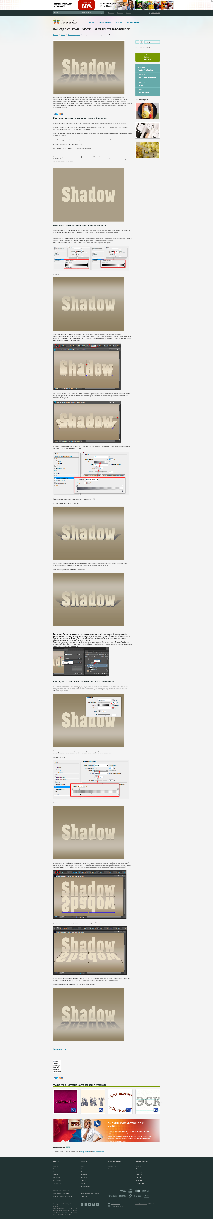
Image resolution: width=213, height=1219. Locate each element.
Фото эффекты (57, 1169)
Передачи (84, 1174)
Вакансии (84, 1196)
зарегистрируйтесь (99, 1152)
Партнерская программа (61, 1191)
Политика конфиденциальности (63, 1196)
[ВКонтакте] (55, 114)
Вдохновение (133, 22)
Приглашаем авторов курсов (90, 1193)
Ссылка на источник (59, 1049)
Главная (55, 35)
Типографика (140, 1183)
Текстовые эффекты (74, 35)
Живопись (139, 1180)
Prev (51, 1102)
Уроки (91, 22)
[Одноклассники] (60, 114)
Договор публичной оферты (62, 1193)
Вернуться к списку (152, 42)
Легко (140, 85)
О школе (111, 13)
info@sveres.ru (115, 1204)
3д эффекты (57, 1183)
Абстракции (57, 1180)
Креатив (138, 1166)
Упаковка (139, 1174)
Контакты (120, 13)
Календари (139, 1172)
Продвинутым (112, 1166)
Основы (55, 1166)
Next (161, 1102)
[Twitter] (57, 114)
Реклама (83, 1180)
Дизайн (55, 1174)
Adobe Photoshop (145, 70)
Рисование (56, 1177)
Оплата (128, 13)
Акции (83, 1166)
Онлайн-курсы (105, 22)
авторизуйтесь (85, 1152)
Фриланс (84, 1183)
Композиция (84, 1169)
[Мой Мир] (62, 114)
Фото (137, 1169)
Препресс (84, 1177)
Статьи (119, 22)
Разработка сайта (141, 1204)
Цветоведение (85, 1186)
